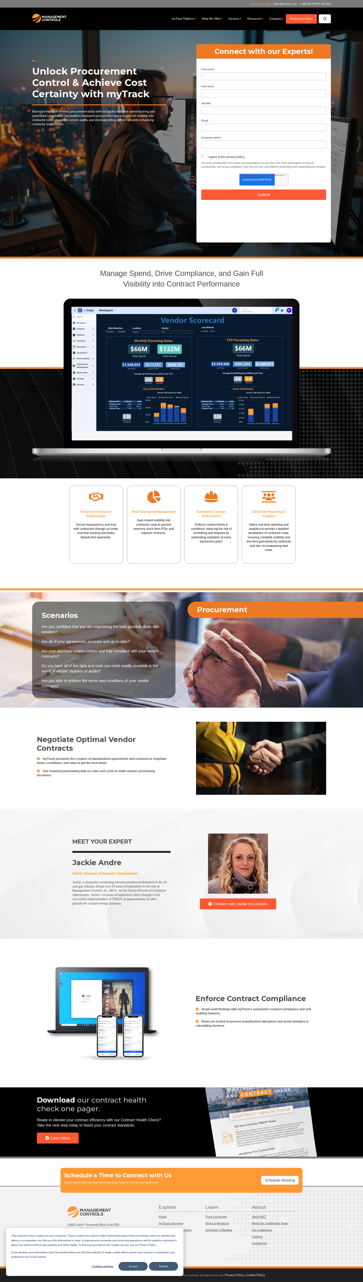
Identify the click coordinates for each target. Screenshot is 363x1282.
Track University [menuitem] (216, 1216)
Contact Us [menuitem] (259, 1243)
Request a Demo (301, 18)
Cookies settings (102, 1266)
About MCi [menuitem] (259, 1216)
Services (233, 18)
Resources (254, 18)
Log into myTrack (260, 3)
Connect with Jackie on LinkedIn (241, 904)
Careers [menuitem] (257, 1236)
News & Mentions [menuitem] (217, 1223)
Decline (163, 1266)
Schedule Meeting (280, 1180)
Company (275, 18)
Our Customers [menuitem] (262, 1230)
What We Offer (211, 18)
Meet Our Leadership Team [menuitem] (270, 1223)
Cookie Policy (255, 1275)
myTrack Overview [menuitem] (171, 1223)
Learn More (60, 1138)
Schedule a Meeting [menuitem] (218, 1230)
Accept (133, 1266)
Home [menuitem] (163, 1216)
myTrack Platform (182, 18)
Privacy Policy (234, 1275)
